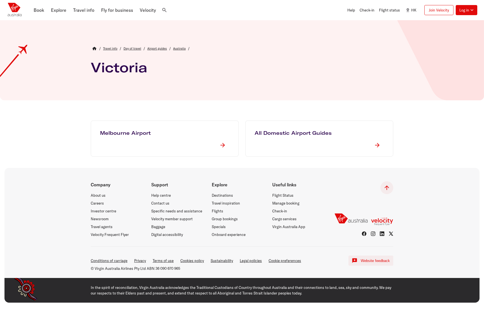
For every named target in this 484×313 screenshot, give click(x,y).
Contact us (160, 203)
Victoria (119, 67)
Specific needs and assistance (176, 211)
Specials (219, 226)
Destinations (222, 195)
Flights (217, 211)
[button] (38, 10)
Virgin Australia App (288, 226)
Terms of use (163, 260)
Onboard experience (229, 234)
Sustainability (222, 260)
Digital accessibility (167, 234)
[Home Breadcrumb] (94, 48)
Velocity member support (172, 219)
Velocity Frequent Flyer (110, 234)
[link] (110, 48)
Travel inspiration (226, 203)
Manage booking (285, 203)
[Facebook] (364, 233)
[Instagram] (373, 233)
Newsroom (100, 219)
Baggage (158, 226)
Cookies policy (192, 260)
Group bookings (225, 219)
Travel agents (102, 226)
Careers (97, 203)
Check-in (279, 211)
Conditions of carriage (109, 260)
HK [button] (413, 10)
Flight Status (283, 195)
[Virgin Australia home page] (14, 10)
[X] (391, 233)
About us (98, 195)
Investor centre (103, 211)
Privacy (140, 260)
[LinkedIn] (382, 233)
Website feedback (375, 261)
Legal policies (251, 260)
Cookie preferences (285, 260)
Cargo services (284, 219)
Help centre (161, 195)
